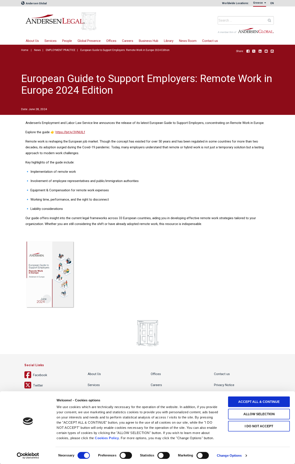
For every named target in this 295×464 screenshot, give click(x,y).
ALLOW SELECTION (259, 414)
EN (272, 3)
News (37, 50)
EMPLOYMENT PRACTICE (60, 50)
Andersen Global (36, 3)
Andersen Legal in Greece (90, 18)
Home (24, 50)
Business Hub (148, 41)
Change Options (229, 455)
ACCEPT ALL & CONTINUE (259, 402)
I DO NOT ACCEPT (259, 426)
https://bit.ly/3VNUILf (70, 132)
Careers (127, 41)
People (67, 41)
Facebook (248, 51)
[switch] (126, 455)
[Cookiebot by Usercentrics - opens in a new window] (28, 455)
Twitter (254, 51)
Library (168, 41)
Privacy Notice (224, 385)
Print (272, 51)
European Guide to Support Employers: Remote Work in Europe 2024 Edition (125, 50)
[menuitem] (50, 41)
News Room (188, 41)
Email (266, 51)
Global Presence (89, 41)
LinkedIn (260, 51)
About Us (32, 41)
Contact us (210, 41)
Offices (111, 41)
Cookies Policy (107, 438)
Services (50, 41)
